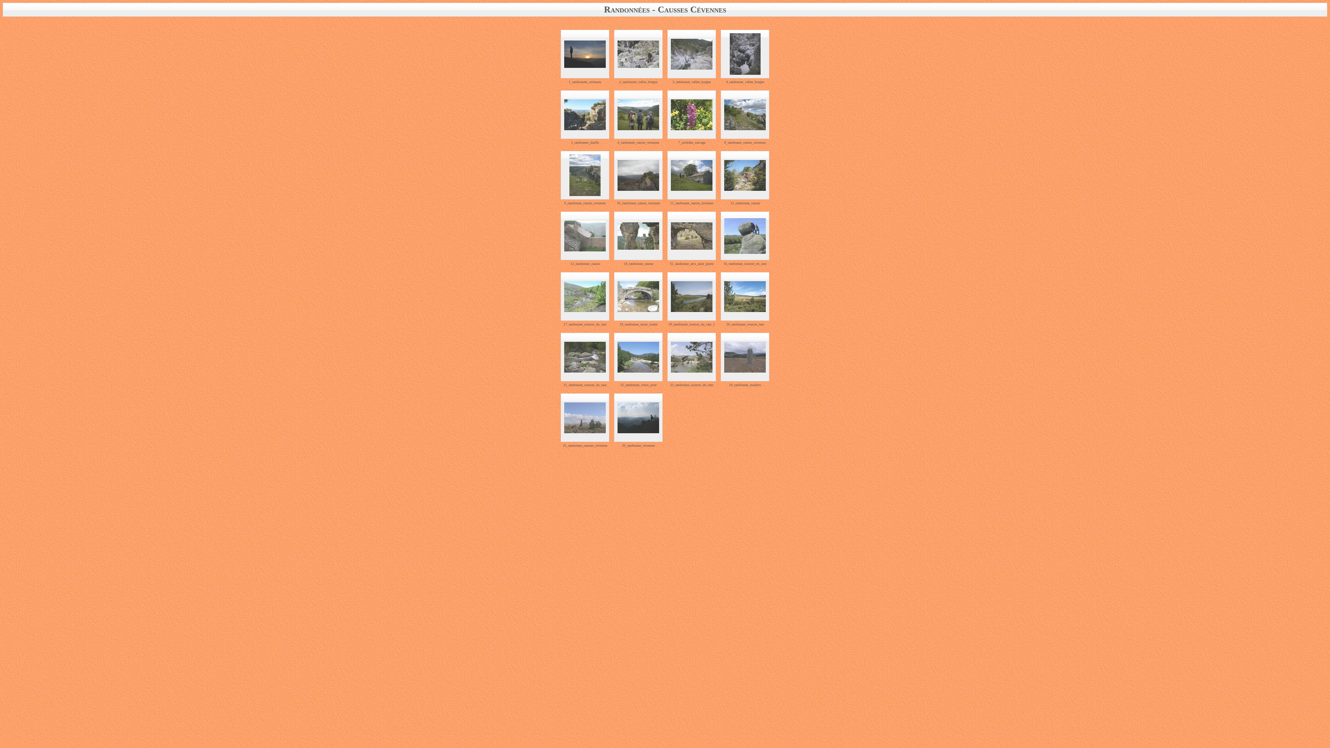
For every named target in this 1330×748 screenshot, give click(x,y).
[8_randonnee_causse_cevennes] (745, 114)
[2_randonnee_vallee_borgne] (638, 54)
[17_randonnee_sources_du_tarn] (585, 296)
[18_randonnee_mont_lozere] (638, 296)
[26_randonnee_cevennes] (638, 417)
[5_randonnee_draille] (585, 114)
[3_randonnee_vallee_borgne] (691, 54)
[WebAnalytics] (665, 466)
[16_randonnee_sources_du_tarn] (745, 236)
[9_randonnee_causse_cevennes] (585, 175)
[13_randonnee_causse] (585, 236)
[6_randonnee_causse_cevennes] (638, 114)
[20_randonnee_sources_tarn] (745, 296)
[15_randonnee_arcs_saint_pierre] (691, 236)
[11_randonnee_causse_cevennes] (691, 175)
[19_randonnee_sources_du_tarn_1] (691, 296)
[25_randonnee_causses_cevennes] (585, 417)
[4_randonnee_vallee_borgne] (745, 54)
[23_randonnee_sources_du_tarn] (691, 357)
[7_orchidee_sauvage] (691, 114)
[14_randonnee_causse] (638, 236)
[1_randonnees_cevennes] (585, 54)
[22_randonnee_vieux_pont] (638, 357)
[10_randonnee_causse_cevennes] (638, 175)
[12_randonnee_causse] (745, 175)
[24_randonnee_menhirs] (745, 357)
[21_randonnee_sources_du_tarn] (585, 357)
